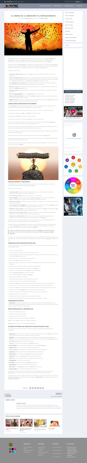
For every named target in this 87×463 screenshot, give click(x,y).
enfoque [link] (46, 58)
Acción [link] (15, 197)
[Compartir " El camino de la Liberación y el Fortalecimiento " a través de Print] (43, 388)
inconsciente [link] (31, 343)
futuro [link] (16, 256)
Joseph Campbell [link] (13, 368)
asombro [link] (35, 227)
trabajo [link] (32, 197)
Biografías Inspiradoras (43, 452)
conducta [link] (36, 268)
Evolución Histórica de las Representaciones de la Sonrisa (26, 429)
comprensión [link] (30, 94)
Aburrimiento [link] (36, 80)
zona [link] (11, 113)
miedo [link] (17, 283)
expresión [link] (23, 289)
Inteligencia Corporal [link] (19, 88)
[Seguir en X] (13, 449)
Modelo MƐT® (39, 377)
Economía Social (68, 18)
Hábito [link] (9, 320)
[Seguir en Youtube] (10, 452)
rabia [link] (17, 287)
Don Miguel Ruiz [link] (12, 360)
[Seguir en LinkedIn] (13, 452)
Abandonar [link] (21, 77)
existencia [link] (44, 217)
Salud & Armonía (68, 34)
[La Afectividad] (54, 423)
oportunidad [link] (51, 122)
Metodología (58, 6)
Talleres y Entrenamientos (70, 37)
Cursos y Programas (57, 447)
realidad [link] (28, 270)
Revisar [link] (17, 341)
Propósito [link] (10, 323)
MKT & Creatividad (69, 28)
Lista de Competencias (70, 98)
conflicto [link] (45, 208)
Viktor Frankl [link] (12, 366)
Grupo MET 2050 (56, 456)
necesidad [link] (33, 96)
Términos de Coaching (70, 95)
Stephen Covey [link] (12, 347)
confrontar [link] (48, 238)
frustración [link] (52, 205)
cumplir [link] (38, 96)
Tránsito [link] (11, 99)
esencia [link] (42, 67)
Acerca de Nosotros (45, 6)
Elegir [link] (17, 320)
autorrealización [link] (42, 345)
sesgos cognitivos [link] (18, 94)
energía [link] (18, 116)
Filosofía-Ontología (44, 18)
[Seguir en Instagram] (15, 449)
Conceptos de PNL (69, 96)
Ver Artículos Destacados (70, 40)
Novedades (67, 31)
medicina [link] (28, 353)
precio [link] (19, 268)
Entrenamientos (69, 6)
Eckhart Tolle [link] (12, 333)
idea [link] (26, 77)
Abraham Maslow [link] (13, 345)
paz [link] (22, 208)
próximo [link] (45, 135)
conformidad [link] (15, 225)
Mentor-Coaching (69, 25)
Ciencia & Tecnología (69, 12)
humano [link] (49, 61)
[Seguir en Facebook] (10, 449)
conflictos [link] (50, 99)
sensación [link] (36, 225)
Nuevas (10, 377)
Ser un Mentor (27, 452)
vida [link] (31, 74)
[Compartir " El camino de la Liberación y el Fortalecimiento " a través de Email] (40, 388)
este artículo (12, 303)
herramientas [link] (11, 372)
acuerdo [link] (14, 83)
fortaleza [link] (29, 113)
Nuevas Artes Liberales (57, 453)
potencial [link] (47, 232)
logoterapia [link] (21, 366)
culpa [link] (56, 208)
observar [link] (38, 197)
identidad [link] (55, 64)
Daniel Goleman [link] (12, 364)
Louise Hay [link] (11, 356)
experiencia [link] (51, 339)
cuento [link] (16, 260)
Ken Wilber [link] (11, 337)
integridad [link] (21, 144)
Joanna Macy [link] (12, 351)
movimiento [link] (22, 356)
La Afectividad (51, 428)
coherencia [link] (32, 185)
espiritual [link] (11, 339)
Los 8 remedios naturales (40, 429)
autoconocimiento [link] (22, 64)
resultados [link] (23, 205)
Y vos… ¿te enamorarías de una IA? (12, 429)
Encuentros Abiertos (57, 450)
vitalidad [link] (40, 230)
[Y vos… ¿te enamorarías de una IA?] (12, 423)
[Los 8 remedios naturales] (40, 423)
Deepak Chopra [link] (12, 353)
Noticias (25, 448)
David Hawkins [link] (13, 105)
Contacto (79, 6)
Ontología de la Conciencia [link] (14, 378)
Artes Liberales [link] (15, 377)
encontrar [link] (32, 366)
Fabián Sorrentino (29, 18)
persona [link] (22, 60)
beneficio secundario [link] (18, 272)
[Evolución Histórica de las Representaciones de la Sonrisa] (26, 423)
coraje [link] (28, 107)
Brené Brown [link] (12, 362)
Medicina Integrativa (69, 102)
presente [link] (49, 333)
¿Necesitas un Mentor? (28, 450)
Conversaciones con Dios (18, 1)
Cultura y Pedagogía (69, 15)
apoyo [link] (12, 246)
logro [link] (23, 113)
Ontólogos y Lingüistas (70, 99)
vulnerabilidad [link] (28, 362)
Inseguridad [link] (28, 80)
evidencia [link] (30, 274)
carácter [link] (30, 119)
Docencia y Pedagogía (70, 101)
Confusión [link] (14, 80)
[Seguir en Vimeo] (15, 452)
